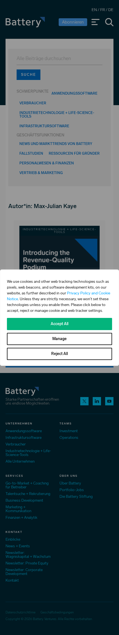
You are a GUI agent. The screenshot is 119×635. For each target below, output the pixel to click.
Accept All (59, 324)
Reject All (59, 353)
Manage (59, 338)
